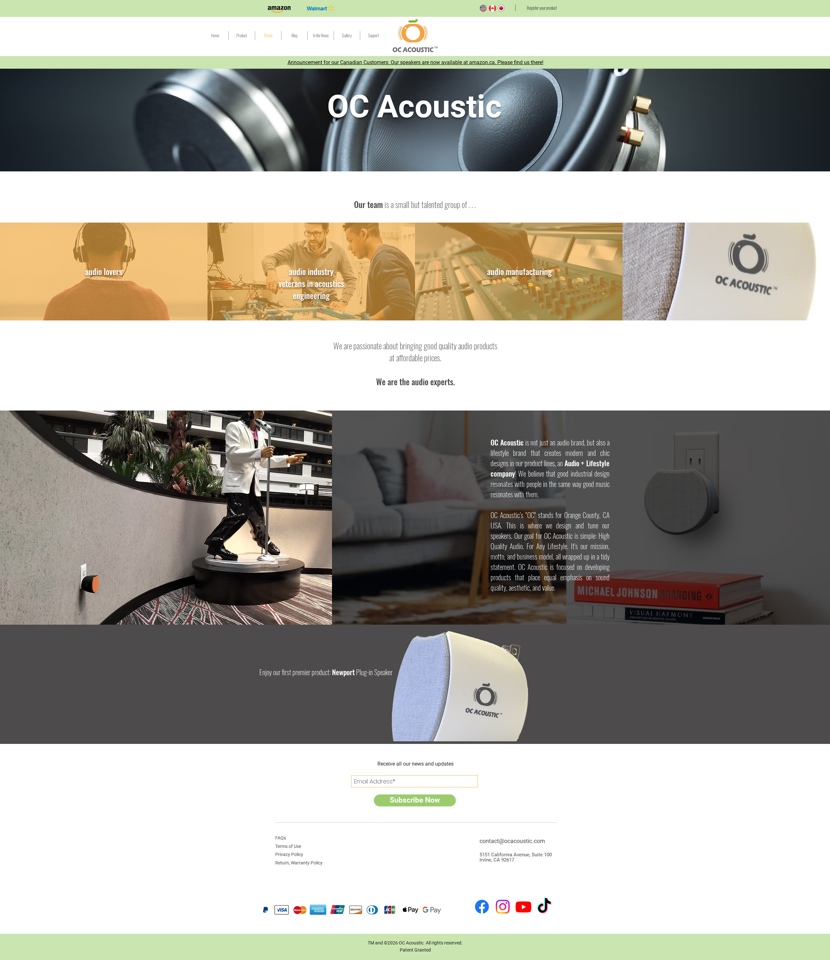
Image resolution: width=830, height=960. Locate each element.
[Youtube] (523, 906)
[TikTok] (544, 906)
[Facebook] (482, 906)
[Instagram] (502, 906)
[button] (373, 35)
